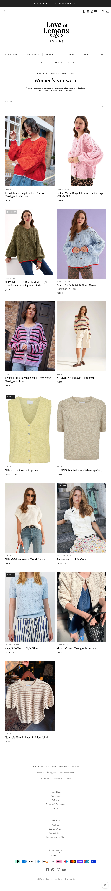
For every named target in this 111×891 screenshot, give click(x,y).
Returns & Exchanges (55, 804)
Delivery (55, 800)
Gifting (40, 63)
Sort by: (9, 101)
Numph (60, 374)
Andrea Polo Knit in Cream (72, 559)
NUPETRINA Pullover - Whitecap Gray (79, 470)
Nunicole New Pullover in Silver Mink (26, 737)
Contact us (55, 796)
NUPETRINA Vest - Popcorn (21, 470)
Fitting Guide (55, 792)
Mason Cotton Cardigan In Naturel (77, 648)
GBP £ (53, 856)
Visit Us (55, 825)
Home (101, 55)
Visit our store (45, 778)
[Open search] (4, 11)
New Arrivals (12, 55)
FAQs (55, 808)
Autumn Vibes (32, 55)
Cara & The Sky (12, 189)
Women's (50, 55)
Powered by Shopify (66, 879)
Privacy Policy (55, 829)
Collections (50, 73)
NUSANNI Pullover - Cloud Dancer (25, 559)
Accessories (69, 55)
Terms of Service (55, 833)
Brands (56, 63)
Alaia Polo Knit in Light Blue (21, 648)
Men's (87, 55)
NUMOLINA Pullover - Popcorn (75, 377)
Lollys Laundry (64, 556)
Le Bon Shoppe (63, 645)
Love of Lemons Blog (55, 837)
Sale (70, 63)
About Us (55, 821)
